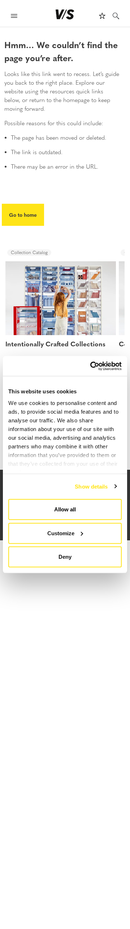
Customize (60, 533)
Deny (65, 557)
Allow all (65, 509)
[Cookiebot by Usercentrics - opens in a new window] (92, 366)
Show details (91, 486)
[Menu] (14, 17)
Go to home (23, 214)
